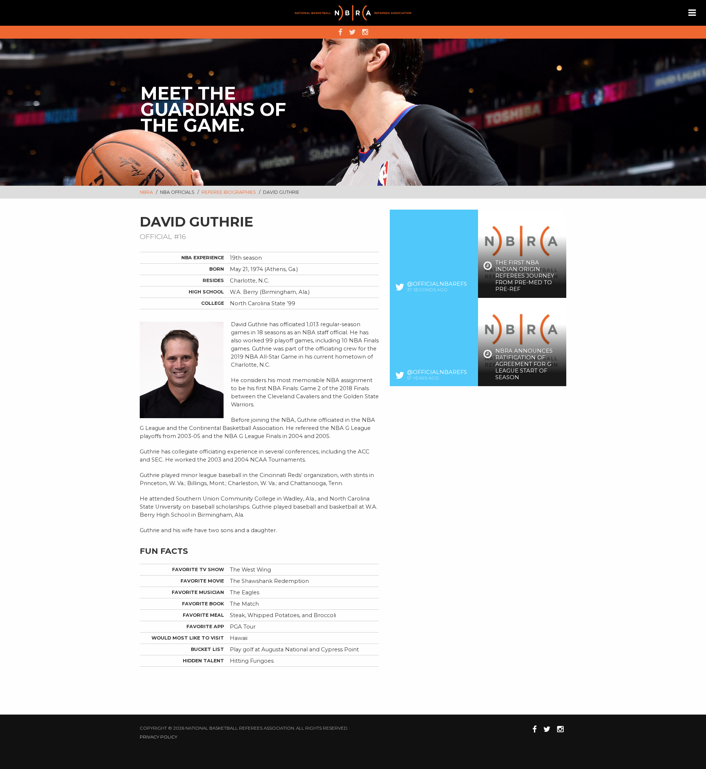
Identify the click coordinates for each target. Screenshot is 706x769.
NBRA (146, 192)
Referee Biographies (229, 192)
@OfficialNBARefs (437, 284)
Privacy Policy (158, 737)
